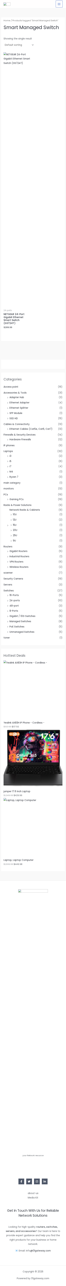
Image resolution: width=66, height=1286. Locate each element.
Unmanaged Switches (21, 632)
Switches (9, 590)
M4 (11, 471)
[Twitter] (29, 1181)
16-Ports (14, 595)
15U (14, 525)
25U (15, 535)
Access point (11, 386)
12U (14, 519)
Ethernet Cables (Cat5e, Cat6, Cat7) (30, 429)
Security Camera (13, 578)
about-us (33, 1193)
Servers (8, 584)
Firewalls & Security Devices (20, 434)
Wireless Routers (18, 567)
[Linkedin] (45, 1181)
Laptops (8, 451)
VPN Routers (16, 561)
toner (7, 637)
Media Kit (33, 1197)
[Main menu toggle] (59, 4)
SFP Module (15, 413)
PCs (6, 494)
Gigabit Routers (18, 551)
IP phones (9, 445)
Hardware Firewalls (20, 439)
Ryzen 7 (13, 477)
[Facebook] (21, 1181)
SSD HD (13, 418)
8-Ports (13, 610)
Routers (8, 546)
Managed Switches (20, 621)
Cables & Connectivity (17, 424)
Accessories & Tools (15, 392)
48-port (14, 605)
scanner (8, 572)
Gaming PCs (16, 499)
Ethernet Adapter (19, 402)
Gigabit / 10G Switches (22, 616)
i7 (10, 466)
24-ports (14, 600)
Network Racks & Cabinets (24, 510)
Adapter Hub (16, 397)
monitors (9, 488)
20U (15, 530)
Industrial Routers (19, 556)
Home (7, 20)
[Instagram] (37, 1181)
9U (14, 540)
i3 (10, 456)
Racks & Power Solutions (17, 505)
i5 (10, 461)
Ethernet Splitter (18, 408)
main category (12, 482)
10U (15, 514)
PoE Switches (16, 626)
